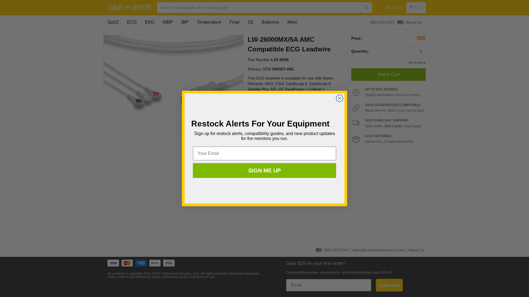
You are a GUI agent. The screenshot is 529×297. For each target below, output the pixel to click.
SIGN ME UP (264, 170)
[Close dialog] (339, 98)
